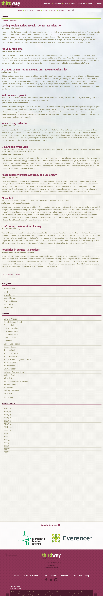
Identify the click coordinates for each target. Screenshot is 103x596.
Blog (6, 291)
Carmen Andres (18, 154)
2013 (6, 430)
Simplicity (81, 4)
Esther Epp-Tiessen (12, 343)
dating (9, 201)
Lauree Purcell (10, 368)
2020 (6, 408)
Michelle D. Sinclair (12, 378)
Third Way (8, 393)
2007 (6, 449)
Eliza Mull (8, 340)
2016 (6, 421)
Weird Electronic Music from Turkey (37, 100)
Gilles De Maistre (57, 149)
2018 (6, 414)
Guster (51, 98)
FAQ (69, 10)
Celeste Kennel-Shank (13, 322)
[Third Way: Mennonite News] (11, 4)
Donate (45, 10)
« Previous (5, 21)
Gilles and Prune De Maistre (43, 149)
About (20, 10)
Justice (99, 4)
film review (5, 149)
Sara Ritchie (9, 387)
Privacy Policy (51, 565)
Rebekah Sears (10, 384)
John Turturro (33, 201)
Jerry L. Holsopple (11, 353)
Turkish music (20, 100)
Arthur (4, 201)
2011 (6, 436)
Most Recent (9, 307)
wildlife (30, 152)
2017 (6, 417)
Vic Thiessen (9, 397)
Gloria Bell (24, 201)
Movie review (64, 201)
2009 (6, 442)
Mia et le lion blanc (89, 149)
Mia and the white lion (75, 149)
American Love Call (13, 98)
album (4, 98)
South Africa (23, 152)
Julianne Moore (44, 201)
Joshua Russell (10, 362)
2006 (6, 452)
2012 (6, 433)
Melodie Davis (17, 51)
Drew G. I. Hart (10, 337)
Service (90, 4)
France (12, 149)
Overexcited (11, 100)
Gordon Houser (10, 347)
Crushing (23, 98)
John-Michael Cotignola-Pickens (17, 359)
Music (93, 98)
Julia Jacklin (59, 98)
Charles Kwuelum (11, 328)
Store (38, 10)
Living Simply (9, 295)
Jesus (66, 4)
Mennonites (46, 4)
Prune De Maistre (12, 152)
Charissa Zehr (16, 28)
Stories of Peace (10, 301)
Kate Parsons (9, 365)
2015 (6, 424)
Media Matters (85, 98)
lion (65, 149)
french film (19, 149)
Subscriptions (29, 10)
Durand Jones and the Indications (38, 98)
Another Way (9, 288)
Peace (73, 4)
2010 (6, 439)
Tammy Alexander (11, 390)
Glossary (61, 10)
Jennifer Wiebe (10, 350)
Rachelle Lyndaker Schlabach (23, 252)
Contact (53, 10)
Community (57, 4)
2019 (6, 411)
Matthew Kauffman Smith (72, 98)
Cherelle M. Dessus (11, 331)
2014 (6, 427)
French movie (28, 149)
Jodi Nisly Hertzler (11, 356)
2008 (6, 445)
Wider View (8, 304)
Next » (16, 21)
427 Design (55, 567)
